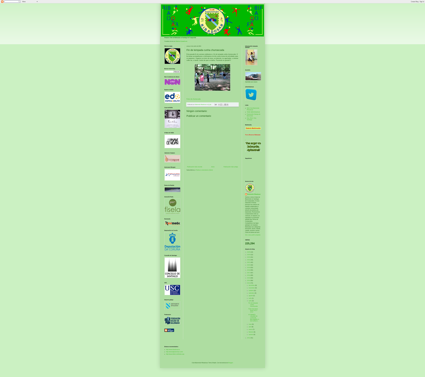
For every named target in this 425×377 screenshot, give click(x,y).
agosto (251, 295)
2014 (249, 280)
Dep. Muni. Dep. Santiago (252, 118)
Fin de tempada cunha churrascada (253, 304)
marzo (251, 329)
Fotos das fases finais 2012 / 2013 (253, 310)
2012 (249, 338)
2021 (249, 262)
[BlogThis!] (221, 104)
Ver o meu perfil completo (252, 235)
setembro (252, 293)
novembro (252, 288)
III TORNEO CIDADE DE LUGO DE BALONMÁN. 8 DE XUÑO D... (253, 318)
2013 (249, 283)
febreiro (251, 332)
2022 (249, 260)
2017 (249, 273)
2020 (249, 265)
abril (250, 327)
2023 (249, 257)
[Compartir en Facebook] (225, 104)
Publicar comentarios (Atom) (204, 170)
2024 (249, 254)
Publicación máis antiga (231, 167)
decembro (252, 285)
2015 (249, 278)
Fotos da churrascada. (193, 99)
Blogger (230, 363)
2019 (249, 267)
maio (250, 324)
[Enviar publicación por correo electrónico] (215, 104)
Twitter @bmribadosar (253, 112)
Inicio (212, 167)
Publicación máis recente (194, 167)
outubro (251, 290)
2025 (249, 252)
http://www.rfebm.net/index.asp (175, 354)
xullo (250, 298)
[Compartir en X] (223, 104)
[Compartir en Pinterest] (227, 104)
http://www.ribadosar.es (173, 349)
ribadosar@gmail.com (181, 41)
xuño (250, 301)
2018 (249, 270)
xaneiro (251, 334)
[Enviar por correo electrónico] (219, 104)
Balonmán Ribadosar (254, 194)
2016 (249, 275)
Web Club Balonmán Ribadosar (253, 108)
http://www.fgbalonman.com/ (174, 352)
